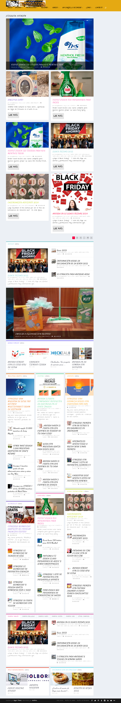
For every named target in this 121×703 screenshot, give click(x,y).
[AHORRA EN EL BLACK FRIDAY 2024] (72, 192)
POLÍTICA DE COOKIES (70, 700)
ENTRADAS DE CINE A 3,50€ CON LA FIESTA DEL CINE (78, 553)
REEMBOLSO (27, 534)
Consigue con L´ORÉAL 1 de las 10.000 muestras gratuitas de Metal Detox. (20, 488)
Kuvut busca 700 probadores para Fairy (47, 521)
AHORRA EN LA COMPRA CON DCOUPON (79, 364)
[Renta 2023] (54, 250)
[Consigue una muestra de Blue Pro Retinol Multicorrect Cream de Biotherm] (20, 387)
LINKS (88, 8)
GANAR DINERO (75, 577)
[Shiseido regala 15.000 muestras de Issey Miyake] (10, 428)
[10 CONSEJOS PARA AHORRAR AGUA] (54, 274)
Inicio (9, 8)
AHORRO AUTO (78, 154)
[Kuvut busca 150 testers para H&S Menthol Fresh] (27, 135)
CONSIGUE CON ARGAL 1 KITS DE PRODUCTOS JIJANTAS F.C (79, 462)
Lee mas (13, 115)
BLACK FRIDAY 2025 (63, 151)
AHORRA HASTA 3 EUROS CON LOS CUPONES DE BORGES (47, 482)
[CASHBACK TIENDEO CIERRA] (39, 353)
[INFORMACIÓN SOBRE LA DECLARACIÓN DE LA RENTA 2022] (54, 261)
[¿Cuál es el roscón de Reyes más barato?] (61, 679)
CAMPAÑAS (32, 67)
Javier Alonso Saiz (63, 266)
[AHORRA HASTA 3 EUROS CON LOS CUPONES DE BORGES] (39, 480)
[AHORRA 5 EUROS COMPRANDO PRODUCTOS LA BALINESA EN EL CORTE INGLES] (50, 387)
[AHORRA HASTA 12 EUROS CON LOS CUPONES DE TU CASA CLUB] (39, 461)
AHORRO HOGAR (56, 156)
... (84, 237)
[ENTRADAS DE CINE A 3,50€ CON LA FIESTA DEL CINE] (69, 551)
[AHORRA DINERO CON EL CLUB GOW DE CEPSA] (17, 353)
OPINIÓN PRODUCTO (34, 103)
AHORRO (18, 8)
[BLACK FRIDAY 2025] (72, 135)
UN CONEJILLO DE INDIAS (71, 8)
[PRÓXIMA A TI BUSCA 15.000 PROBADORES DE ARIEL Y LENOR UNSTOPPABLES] (39, 556)
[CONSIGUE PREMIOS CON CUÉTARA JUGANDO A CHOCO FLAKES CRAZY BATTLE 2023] (69, 586)
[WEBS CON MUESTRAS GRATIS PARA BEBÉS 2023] (39, 444)
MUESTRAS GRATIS (17, 437)
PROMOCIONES (31, 8)
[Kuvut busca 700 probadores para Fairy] (72, 84)
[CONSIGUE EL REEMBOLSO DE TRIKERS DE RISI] (10, 551)
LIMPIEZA (28, 103)
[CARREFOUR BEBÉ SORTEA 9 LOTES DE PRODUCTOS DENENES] (69, 476)
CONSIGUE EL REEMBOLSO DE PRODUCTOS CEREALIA (18, 569)
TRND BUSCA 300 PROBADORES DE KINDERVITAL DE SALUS (49, 593)
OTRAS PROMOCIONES (29, 206)
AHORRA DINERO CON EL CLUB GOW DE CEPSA (17, 364)
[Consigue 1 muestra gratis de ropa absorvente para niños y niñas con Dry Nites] (10, 466)
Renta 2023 (62, 250)
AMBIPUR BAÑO (15, 100)
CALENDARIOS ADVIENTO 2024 (23, 202)
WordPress (34, 701)
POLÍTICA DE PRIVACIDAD (83, 700)
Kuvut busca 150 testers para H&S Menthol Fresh (49, 543)
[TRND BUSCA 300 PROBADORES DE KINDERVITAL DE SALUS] (39, 590)
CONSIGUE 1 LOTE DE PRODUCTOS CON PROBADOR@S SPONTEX (49, 577)
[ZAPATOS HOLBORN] (38, 677)
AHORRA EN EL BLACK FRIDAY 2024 (70, 213)
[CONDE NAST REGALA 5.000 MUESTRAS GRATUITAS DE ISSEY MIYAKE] (10, 446)
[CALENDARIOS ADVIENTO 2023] (69, 536)
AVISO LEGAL (60, 700)
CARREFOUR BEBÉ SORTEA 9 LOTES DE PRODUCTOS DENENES (79, 478)
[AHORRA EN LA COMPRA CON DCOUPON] (82, 353)
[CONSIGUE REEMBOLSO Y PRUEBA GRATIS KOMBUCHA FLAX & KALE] (10, 582)
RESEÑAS (44, 8)
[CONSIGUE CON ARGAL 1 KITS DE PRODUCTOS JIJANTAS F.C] (69, 460)
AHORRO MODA (63, 156)
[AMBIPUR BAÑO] (27, 84)
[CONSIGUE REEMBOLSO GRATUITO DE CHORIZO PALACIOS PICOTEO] (20, 514)
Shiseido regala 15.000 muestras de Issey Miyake (20, 431)
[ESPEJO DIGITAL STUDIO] (17, 679)
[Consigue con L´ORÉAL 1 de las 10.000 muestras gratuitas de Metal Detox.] (10, 486)
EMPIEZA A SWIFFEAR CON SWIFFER (25, 334)
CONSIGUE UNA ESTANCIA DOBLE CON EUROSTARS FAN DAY (78, 401)
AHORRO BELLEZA (86, 154)
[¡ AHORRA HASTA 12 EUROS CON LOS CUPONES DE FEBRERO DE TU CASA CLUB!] (39, 426)
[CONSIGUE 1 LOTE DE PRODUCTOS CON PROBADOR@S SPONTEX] (39, 574)
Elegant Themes (17, 701)
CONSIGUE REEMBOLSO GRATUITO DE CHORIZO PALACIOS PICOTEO (19, 529)
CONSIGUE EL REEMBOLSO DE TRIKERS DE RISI (17, 553)
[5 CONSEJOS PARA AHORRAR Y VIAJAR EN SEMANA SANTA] (54, 657)
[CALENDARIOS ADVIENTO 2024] (27, 186)
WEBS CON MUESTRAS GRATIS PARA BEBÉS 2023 (48, 446)
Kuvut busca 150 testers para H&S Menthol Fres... (35, 64)
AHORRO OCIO (70, 156)
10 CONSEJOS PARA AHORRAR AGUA (73, 274)
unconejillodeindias (18, 67)
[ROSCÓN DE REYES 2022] (83, 679)
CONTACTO (98, 8)
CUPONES (57, 409)
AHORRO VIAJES (76, 156)
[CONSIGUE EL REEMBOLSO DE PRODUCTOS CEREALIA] (10, 566)
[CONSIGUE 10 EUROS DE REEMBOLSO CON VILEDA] (10, 601)
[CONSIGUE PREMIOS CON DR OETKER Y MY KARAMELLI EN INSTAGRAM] (69, 423)
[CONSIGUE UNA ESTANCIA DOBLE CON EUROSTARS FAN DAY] (79, 387)
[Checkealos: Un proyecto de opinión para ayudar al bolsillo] (60, 353)
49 (87, 237)
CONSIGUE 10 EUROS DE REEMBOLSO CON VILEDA (20, 603)
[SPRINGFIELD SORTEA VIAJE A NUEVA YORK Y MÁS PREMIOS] (69, 441)
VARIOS (55, 8)
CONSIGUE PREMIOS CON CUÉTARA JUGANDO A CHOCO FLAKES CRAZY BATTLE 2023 (79, 590)
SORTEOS (87, 406)
